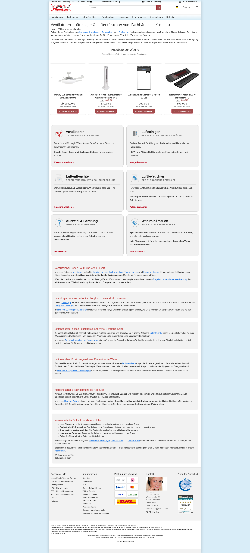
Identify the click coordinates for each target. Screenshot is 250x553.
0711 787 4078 (79, 2)
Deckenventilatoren (151, 272)
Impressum (87, 481)
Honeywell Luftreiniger (64, 305)
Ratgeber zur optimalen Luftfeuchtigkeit (74, 371)
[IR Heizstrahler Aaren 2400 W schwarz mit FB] (182, 78)
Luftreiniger (72, 17)
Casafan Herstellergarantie (94, 510)
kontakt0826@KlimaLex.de (157, 509)
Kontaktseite (60, 451)
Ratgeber (170, 17)
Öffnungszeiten (57, 485)
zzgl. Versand (121, 535)
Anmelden (187, 7)
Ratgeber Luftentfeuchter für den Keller (81, 340)
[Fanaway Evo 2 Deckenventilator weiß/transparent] (68, 78)
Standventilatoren (100, 272)
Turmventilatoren (131, 272)
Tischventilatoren (116, 272)
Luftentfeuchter (107, 17)
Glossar (54, 498)
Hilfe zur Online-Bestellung (62, 481)
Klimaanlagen (156, 17)
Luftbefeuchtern (129, 363)
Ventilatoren (57, 17)
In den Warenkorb (69, 111)
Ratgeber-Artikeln (72, 401)
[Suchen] (158, 7)
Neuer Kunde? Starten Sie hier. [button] (63, 478)
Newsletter (87, 504)
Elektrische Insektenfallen (98, 525)
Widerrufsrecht (89, 491)
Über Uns (86, 478)
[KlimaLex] (68, 8)
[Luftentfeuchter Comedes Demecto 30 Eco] (144, 78)
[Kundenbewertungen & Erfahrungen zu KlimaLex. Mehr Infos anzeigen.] (185, 504)
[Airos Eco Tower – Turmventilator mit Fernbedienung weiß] (106, 78)
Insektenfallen (139, 17)
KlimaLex (54, 525)
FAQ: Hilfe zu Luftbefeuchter (62, 494)
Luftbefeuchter (89, 17)
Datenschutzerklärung (92, 488)
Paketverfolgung (89, 507)
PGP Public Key (152, 512)
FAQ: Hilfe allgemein (59, 488)
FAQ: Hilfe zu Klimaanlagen (62, 491)
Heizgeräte (123, 17)
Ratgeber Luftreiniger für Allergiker (72, 310)
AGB (84, 485)
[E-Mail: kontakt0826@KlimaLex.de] (91, 2)
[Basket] (196, 7)
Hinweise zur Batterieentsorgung (96, 513)
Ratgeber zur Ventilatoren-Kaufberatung (170, 279)
